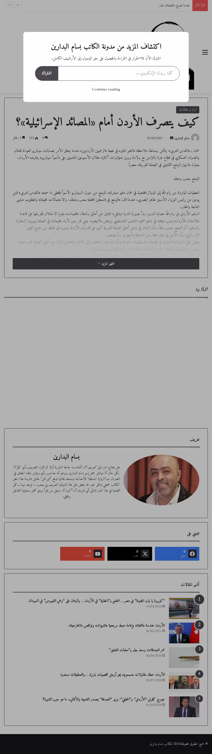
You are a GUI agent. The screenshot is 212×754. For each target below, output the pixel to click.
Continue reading (106, 89)
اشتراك (46, 73)
